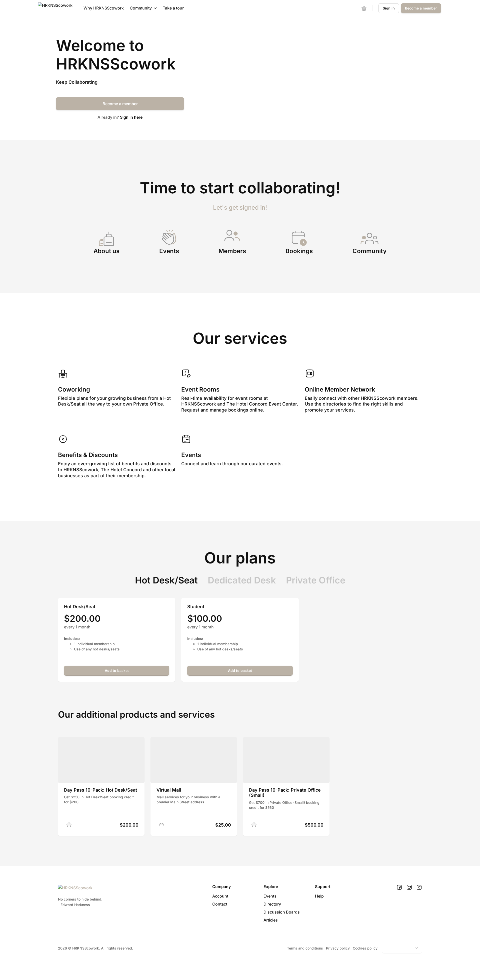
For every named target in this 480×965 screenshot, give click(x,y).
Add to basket (117, 670)
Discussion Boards (282, 912)
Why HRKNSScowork (104, 7)
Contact (219, 904)
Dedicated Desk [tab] (242, 580)
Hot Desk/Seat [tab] (166, 580)
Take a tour (173, 7)
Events (270, 896)
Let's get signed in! (240, 207)
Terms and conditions (305, 948)
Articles (271, 920)
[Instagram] (419, 887)
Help (319, 896)
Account (220, 896)
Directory (272, 904)
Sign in (389, 8)
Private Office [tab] (315, 580)
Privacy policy (338, 948)
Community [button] (141, 7)
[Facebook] (399, 887)
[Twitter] (409, 887)
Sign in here (131, 117)
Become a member (120, 103)
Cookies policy (365, 948)
